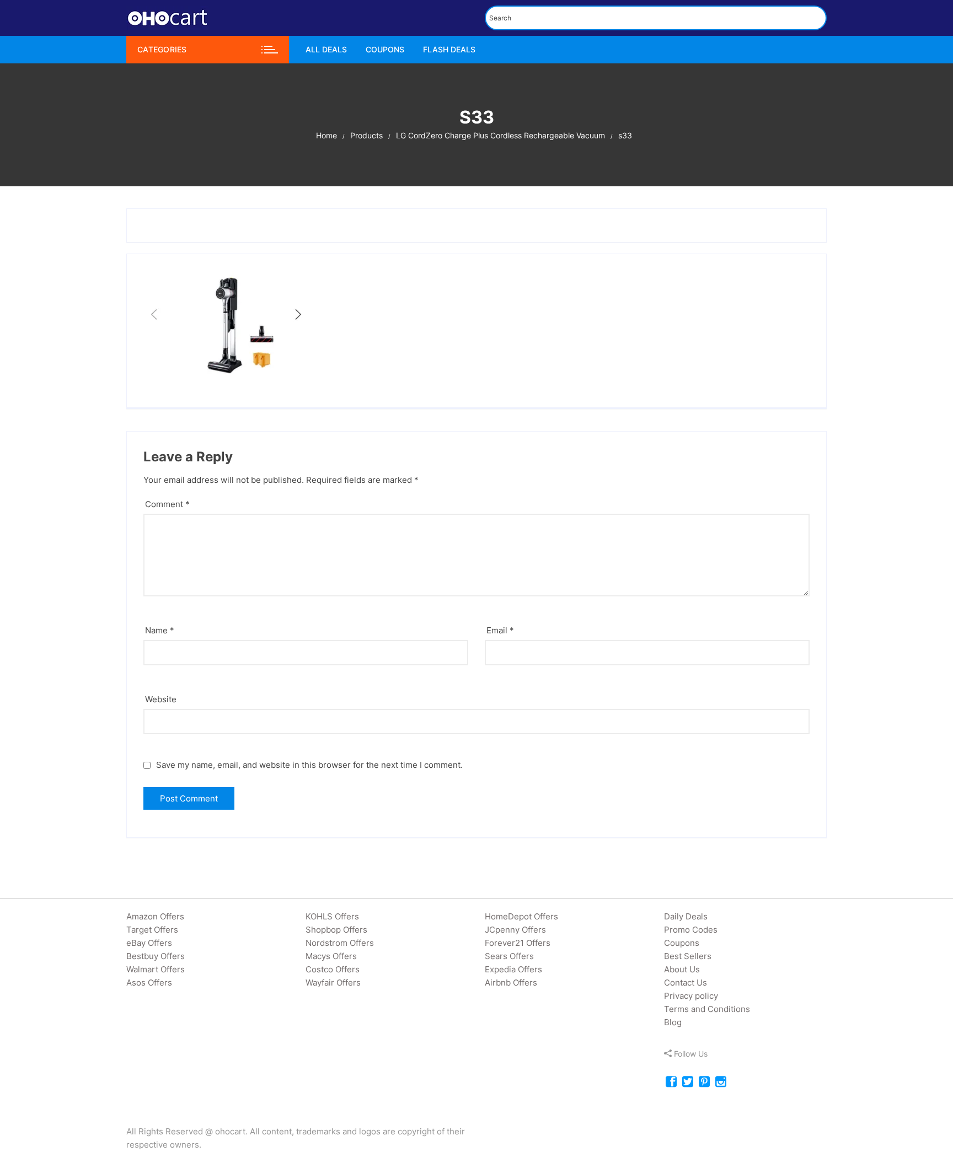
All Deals (326, 49)
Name (159, 630)
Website (160, 699)
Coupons (385, 49)
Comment (167, 504)
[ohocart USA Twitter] (688, 1082)
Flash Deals (449, 49)
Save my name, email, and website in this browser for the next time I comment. (309, 765)
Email (500, 630)
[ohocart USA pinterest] (704, 1082)
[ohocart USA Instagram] (721, 1082)
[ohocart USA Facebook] (671, 1082)
